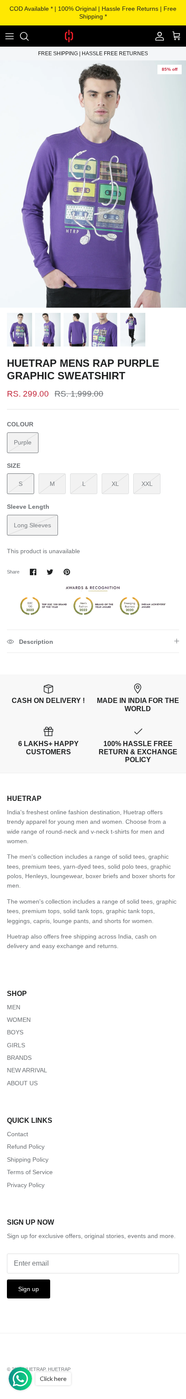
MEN (13, 1007)
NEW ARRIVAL (27, 1070)
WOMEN (19, 1019)
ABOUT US (22, 1083)
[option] (93, 184)
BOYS (15, 1032)
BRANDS (19, 1057)
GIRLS (16, 1045)
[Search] (28, 36)
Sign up (28, 1289)
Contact (17, 1134)
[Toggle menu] (9, 36)
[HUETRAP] (93, 36)
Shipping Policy (27, 1159)
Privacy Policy (26, 1185)
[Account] (157, 36)
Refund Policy (26, 1146)
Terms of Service (30, 1172)
